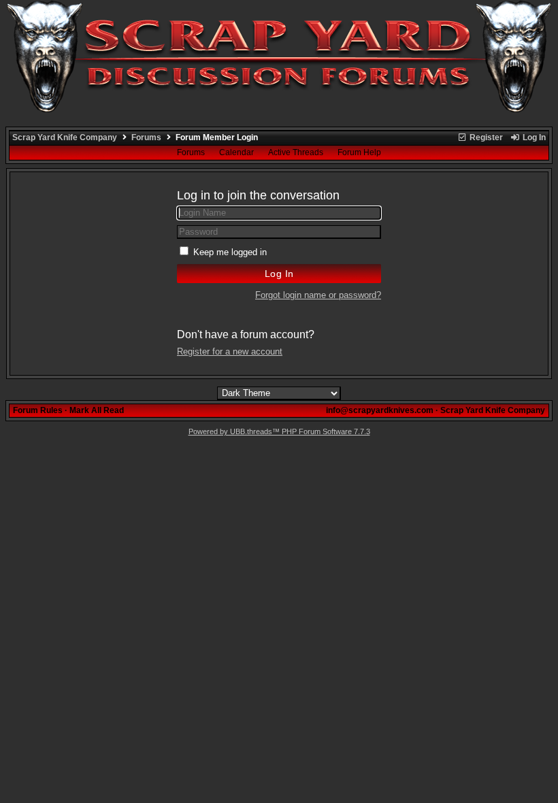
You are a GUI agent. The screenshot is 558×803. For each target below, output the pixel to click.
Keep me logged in (230, 252)
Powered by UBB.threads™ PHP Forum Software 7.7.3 (279, 431)
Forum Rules (38, 410)
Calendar (236, 152)
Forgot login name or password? (318, 295)
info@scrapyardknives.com (379, 410)
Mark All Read (96, 410)
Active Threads (295, 152)
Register (485, 137)
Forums (146, 137)
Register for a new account (229, 351)
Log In (533, 137)
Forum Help (359, 152)
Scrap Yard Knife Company (64, 137)
